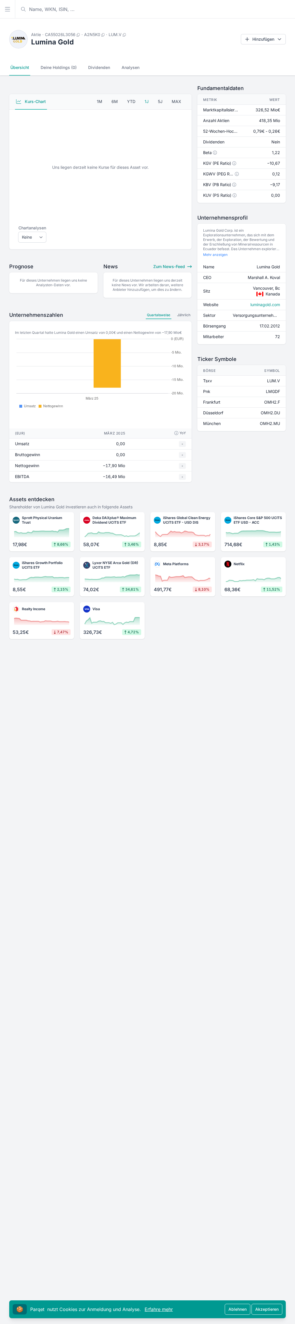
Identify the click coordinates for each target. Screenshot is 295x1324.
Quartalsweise (158, 315)
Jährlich (183, 315)
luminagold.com (265, 304)
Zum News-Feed (169, 266)
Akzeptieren (267, 1309)
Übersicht (19, 67)
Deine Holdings (59, 67)
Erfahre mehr (159, 1309)
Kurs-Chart (35, 101)
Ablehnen (237, 1309)
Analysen (130, 67)
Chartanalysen (32, 227)
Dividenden (99, 67)
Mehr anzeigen (215, 254)
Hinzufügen (263, 39)
